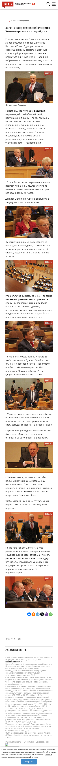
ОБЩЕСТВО (24, 20)
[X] (42, 614)
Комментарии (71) (16, 649)
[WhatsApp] (51, 614)
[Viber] (46, 614)
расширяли (39, 110)
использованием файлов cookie (27, 757)
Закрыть (29, 761)
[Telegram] (38, 614)
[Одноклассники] (33, 614)
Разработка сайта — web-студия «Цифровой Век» (27, 742)
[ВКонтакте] (29, 614)
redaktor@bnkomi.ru (14, 662)
